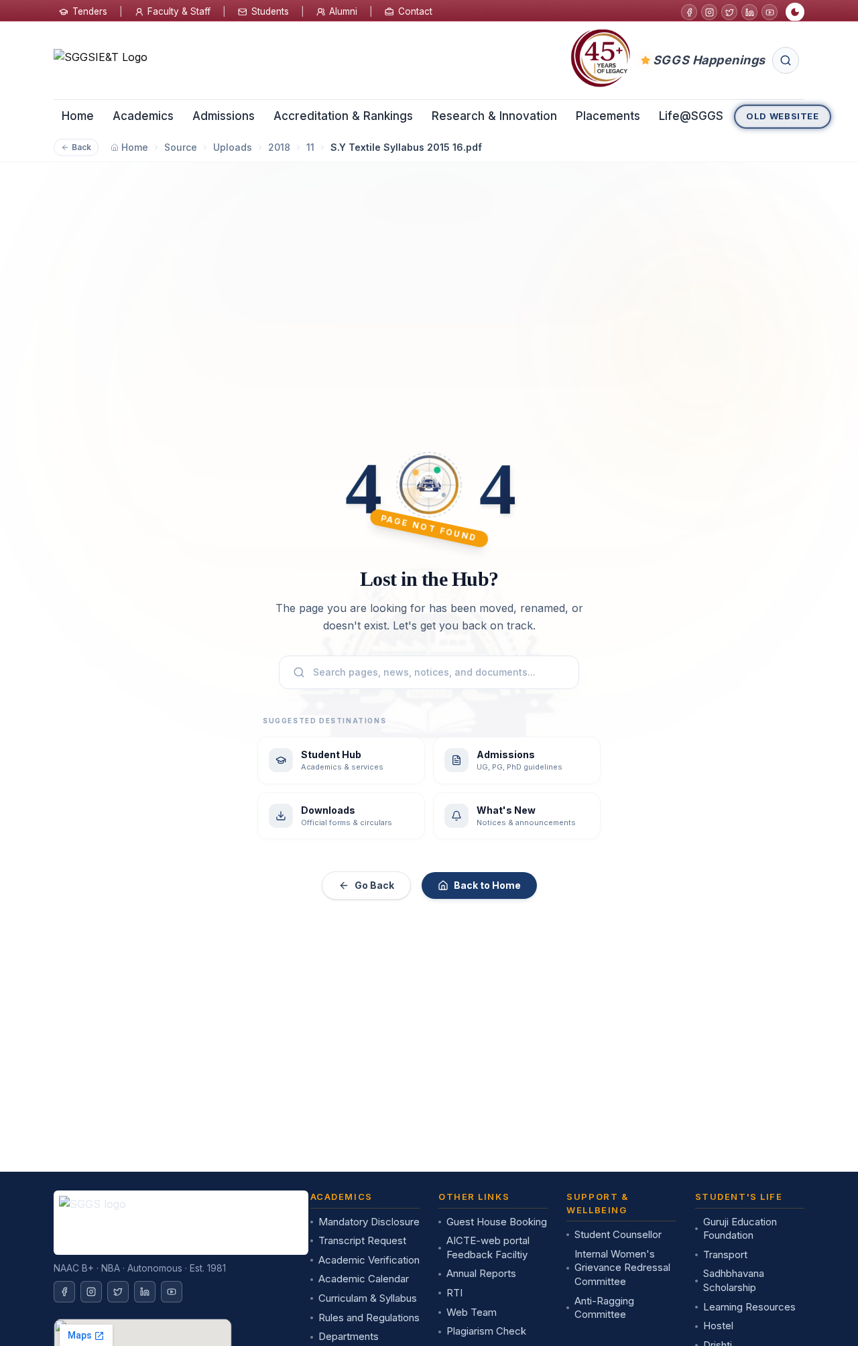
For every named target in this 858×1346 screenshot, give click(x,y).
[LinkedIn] (749, 12)
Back (81, 147)
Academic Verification (369, 1259)
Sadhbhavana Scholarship (733, 1280)
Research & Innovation (494, 116)
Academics (143, 116)
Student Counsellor (618, 1234)
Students (270, 11)
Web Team (471, 1312)
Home (78, 116)
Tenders (89, 11)
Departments (348, 1336)
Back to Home (487, 885)
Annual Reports (481, 1273)
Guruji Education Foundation (740, 1228)
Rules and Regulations (369, 1317)
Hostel (718, 1325)
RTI (454, 1292)
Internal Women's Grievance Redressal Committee (622, 1267)
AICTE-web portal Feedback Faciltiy (488, 1247)
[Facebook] (689, 12)
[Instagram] (709, 12)
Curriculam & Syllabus (367, 1298)
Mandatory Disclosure (369, 1221)
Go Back (374, 885)
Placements (608, 116)
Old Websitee (782, 116)
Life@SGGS (691, 116)
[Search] (785, 60)
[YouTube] (769, 12)
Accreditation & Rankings (343, 116)
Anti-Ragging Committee (604, 1307)
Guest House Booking (496, 1221)
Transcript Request (362, 1240)
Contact (415, 11)
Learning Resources (749, 1306)
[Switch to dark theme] (795, 12)
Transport (725, 1254)
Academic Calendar (363, 1278)
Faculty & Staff (178, 11)
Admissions (223, 116)
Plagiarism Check (486, 1331)
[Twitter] (729, 12)
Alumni (343, 11)
